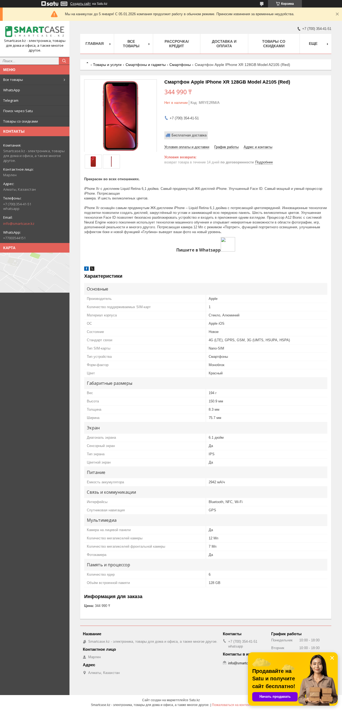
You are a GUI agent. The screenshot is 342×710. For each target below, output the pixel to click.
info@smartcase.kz (18, 223)
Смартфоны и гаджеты (146, 64)
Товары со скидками (20, 121)
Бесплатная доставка (189, 135)
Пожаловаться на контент (231, 705)
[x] (92, 270)
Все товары (13, 79)
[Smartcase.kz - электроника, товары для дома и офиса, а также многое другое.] (34, 31)
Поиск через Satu (18, 110)
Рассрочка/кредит (177, 43)
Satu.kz (194, 700)
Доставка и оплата (224, 43)
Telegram (10, 100)
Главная (95, 43)
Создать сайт (80, 4)
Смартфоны (180, 64)
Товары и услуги (107, 64)
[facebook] (86, 270)
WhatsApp (11, 90)
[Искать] (64, 61)
